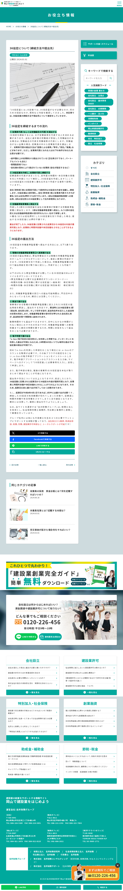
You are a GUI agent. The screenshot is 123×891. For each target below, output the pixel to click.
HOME (8, 26)
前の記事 (15, 465)
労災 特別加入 (95, 138)
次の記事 (69, 465)
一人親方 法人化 (96, 113)
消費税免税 (93, 118)
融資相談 (92, 133)
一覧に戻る (42, 465)
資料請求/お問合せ (53, 636)
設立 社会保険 (95, 143)
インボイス (93, 123)
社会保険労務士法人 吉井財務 (79, 851)
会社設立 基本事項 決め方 (98, 102)
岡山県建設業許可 (96, 128)
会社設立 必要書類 (97, 108)
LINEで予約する (29, 636)
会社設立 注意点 (96, 95)
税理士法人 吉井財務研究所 (47, 851)
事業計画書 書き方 (96, 90)
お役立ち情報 (20, 26)
